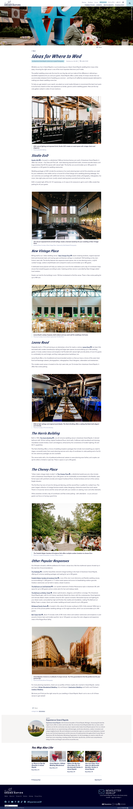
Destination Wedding (75, 687)
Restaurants (109, 5)
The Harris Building (46, 438)
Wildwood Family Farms (39, 606)
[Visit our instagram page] (9, 802)
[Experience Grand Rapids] (12, 3)
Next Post (97, 780)
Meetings (84, 2)
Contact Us (19, 796)
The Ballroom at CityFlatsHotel (41, 586)
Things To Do (90, 5)
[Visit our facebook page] (5, 802)
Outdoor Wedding (37, 689)
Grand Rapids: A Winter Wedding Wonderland (57, 764)
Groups (96, 2)
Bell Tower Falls (36, 615)
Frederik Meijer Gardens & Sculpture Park (44, 578)
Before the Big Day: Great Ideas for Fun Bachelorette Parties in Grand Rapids (74, 766)
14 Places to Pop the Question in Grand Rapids (38, 765)
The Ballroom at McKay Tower (41, 593)
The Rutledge (35, 572)
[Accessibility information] (123, 2)
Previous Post (36, 780)
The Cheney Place (63, 474)
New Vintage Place (64, 255)
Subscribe (104, 2)
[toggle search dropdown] (129, 3)
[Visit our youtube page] (12, 802)
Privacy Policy (38, 796)
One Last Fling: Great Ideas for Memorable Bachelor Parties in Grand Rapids (92, 766)
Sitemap (31, 796)
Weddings (90, 2)
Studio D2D (35, 160)
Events (99, 5)
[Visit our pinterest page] (15, 802)
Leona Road (86, 347)
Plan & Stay (119, 5)
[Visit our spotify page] (25, 802)
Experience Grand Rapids (40, 61)
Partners (25, 796)
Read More (34, 770)
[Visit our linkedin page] (18, 802)
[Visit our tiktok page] (21, 802)
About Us (11, 796)
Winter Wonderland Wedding (47, 687)
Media (6, 796)
